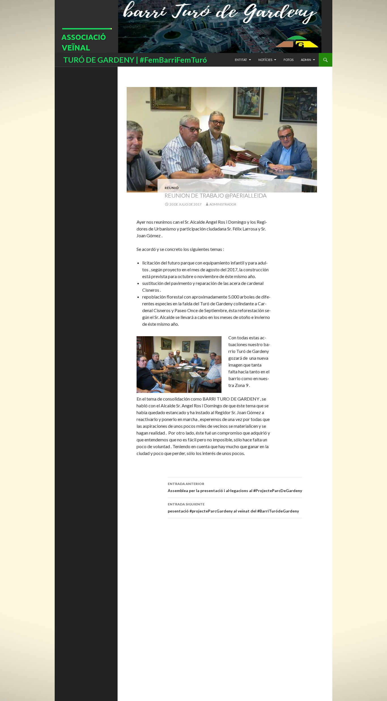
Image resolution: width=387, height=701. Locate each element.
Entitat (241, 60)
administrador (222, 204)
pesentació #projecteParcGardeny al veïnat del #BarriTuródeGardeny (233, 507)
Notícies (265, 60)
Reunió (172, 188)
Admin (306, 60)
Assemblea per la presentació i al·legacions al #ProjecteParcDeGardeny (235, 487)
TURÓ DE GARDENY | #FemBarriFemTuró (135, 59)
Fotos (289, 60)
